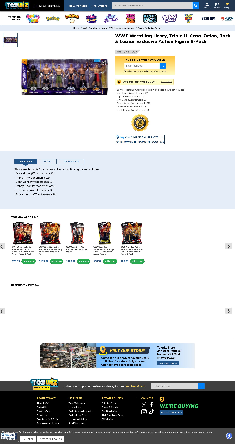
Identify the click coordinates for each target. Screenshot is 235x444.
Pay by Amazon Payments (80, 411)
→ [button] (162, 66)
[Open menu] (35, 6)
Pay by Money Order (78, 415)
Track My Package (77, 403)
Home (76, 28)
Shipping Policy (109, 403)
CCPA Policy (107, 419)
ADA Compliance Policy (113, 415)
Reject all (28, 439)
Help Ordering (75, 407)
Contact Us (42, 407)
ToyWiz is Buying (44, 411)
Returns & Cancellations (48, 423)
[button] (9, 436)
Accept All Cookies (51, 439)
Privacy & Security (110, 407)
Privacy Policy (205, 431)
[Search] (196, 5)
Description (25, 161)
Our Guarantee (71, 161)
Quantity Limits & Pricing (48, 419)
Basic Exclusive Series (150, 28)
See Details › (166, 82)
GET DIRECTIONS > (168, 363)
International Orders (78, 419)
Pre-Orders (99, 6)
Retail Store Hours (77, 423)
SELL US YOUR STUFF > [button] (171, 412)
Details (48, 161)
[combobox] (152, 5)
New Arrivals (78, 6)
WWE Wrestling (90, 28)
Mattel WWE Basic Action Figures (118, 28)
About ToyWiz (43, 403)
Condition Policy (109, 411)
